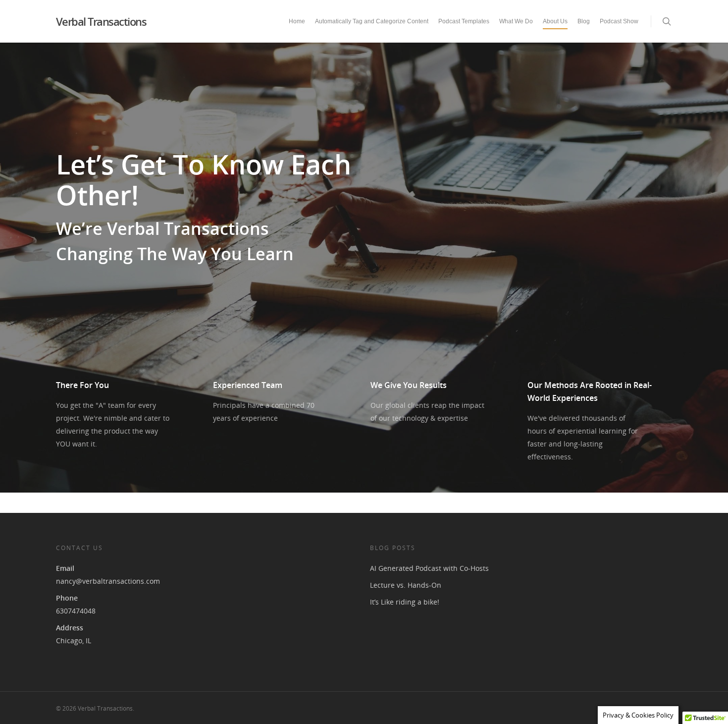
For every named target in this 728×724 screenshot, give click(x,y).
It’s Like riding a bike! (404, 602)
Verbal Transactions (101, 21)
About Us (555, 21)
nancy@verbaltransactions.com (108, 581)
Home (297, 21)
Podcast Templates (463, 21)
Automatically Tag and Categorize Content (371, 21)
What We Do (516, 21)
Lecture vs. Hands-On (405, 585)
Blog (583, 21)
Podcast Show (619, 21)
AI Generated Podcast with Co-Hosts (429, 568)
